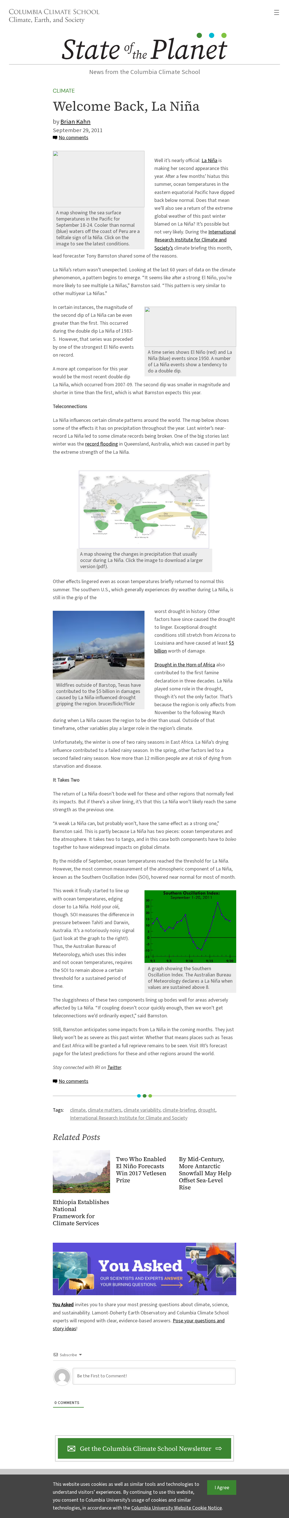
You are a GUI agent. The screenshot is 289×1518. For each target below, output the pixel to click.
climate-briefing (179, 1110)
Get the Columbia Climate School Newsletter (145, 1448)
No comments (73, 137)
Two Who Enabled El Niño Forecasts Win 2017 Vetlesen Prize (141, 1170)
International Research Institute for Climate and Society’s (195, 239)
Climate (64, 90)
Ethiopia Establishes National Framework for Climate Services (81, 1213)
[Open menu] (276, 12)
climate (78, 1110)
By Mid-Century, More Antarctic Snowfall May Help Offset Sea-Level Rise (205, 1173)
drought (206, 1110)
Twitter (114, 1067)
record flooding (101, 444)
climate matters (104, 1110)
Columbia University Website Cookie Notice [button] (176, 1508)
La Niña (209, 160)
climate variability (142, 1110)
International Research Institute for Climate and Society (128, 1118)
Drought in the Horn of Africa (184, 664)
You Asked (63, 1304)
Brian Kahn (75, 121)
